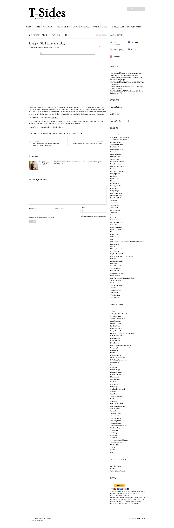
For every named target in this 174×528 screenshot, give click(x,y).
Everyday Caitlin (115, 174)
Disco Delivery (114, 343)
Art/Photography (81, 27)
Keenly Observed (115, 220)
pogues (52, 133)
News (104, 27)
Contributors (133, 27)
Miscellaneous (117, 27)
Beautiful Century (115, 321)
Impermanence (114, 362)
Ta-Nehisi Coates (115, 413)
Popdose (113, 258)
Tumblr (134, 49)
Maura (112, 239)
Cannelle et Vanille (116, 328)
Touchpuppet (114, 433)
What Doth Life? (115, 295)
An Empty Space (115, 142)
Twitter (116, 42)
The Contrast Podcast (116, 283)
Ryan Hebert (114, 263)
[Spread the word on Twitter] (100, 35)
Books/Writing (63, 27)
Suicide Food (114, 411)
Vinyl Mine (113, 438)
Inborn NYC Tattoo (116, 193)
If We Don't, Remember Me (118, 360)
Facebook (135, 42)
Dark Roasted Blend (116, 336)
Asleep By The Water (116, 144)
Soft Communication (116, 399)
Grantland (113, 353)
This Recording (115, 428)
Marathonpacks (115, 377)
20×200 (112, 311)
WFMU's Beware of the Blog (119, 440)
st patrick (69, 133)
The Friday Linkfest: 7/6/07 (118, 86)
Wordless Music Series (117, 445)
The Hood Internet (115, 418)
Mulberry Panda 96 (116, 249)
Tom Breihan (114, 430)
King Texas (113, 224)
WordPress (39, 520)
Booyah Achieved (115, 466)
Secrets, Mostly (115, 268)
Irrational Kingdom (116, 195)
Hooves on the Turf (116, 355)
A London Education (116, 135)
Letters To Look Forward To (118, 229)
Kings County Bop (116, 227)
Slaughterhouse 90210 (117, 396)
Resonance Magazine (116, 261)
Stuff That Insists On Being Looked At (122, 278)
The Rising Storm (115, 421)
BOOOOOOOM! (115, 323)
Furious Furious (115, 183)
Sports (96, 27)
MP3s (37, 34)
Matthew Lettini (115, 237)
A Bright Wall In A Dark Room (119, 314)
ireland (35, 133)
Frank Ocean (114, 350)
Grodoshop (113, 188)
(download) (54, 118)
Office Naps (114, 387)
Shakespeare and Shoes (117, 273)
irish (39, 133)
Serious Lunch (114, 271)
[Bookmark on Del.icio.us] (103, 35)
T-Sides (36, 518)
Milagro (112, 246)
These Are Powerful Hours (118, 425)
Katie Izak (113, 217)
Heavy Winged (114, 191)
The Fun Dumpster (116, 285)
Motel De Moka (115, 379)
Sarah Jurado (114, 394)
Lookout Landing (115, 374)
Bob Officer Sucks (116, 147)
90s (30, 34)
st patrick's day (77, 133)
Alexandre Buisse (115, 316)
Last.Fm (112, 468)
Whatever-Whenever (116, 442)
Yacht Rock (113, 450)
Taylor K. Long (60, 34)
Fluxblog (113, 181)
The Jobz (113, 288)
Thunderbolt (114, 292)
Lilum (112, 232)
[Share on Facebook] (97, 35)
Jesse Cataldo (114, 207)
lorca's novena (45, 133)
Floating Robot (114, 178)
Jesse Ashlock (114, 205)
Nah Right (113, 382)
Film (38, 27)
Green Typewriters (116, 186)
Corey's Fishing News (117, 331)
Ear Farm (113, 169)
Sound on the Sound (116, 404)
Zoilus (112, 452)
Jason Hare (113, 200)
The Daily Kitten (115, 416)
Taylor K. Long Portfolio (117, 471)
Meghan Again (114, 244)
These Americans (115, 423)
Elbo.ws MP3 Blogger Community (120, 345)
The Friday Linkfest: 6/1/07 (118, 77)
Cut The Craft (114, 159)
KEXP (112, 365)
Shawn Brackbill (115, 275)
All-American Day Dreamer (118, 140)
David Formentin (115, 164)
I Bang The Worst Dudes (117, 357)
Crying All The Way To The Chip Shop (122, 333)
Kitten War (113, 367)
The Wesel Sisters (115, 290)
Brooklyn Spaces (115, 154)
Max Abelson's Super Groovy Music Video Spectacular (127, 241)
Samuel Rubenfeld (115, 266)
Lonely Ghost (114, 234)
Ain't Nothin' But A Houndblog (119, 137)
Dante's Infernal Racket (117, 161)
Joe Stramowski (115, 210)
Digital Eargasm (115, 340)
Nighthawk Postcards (116, 254)
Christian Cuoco (115, 157)
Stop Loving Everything (117, 406)
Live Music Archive (116, 372)
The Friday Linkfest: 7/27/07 (119, 91)
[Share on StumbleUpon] (105, 35)
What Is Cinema (115, 297)
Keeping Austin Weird (117, 222)
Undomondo (114, 435)
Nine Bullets (114, 384)
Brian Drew (113, 152)
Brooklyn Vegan (115, 326)
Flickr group (118, 49)
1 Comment (102, 47)
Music (28, 27)
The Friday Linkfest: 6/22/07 (119, 82)
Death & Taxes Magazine (117, 166)
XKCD (112, 447)
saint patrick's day (60, 133)
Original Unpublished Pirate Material (121, 256)
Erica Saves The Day (116, 171)
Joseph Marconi (115, 215)
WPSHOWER (141, 518)
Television (48, 27)
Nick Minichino (115, 251)
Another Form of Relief (117, 319)
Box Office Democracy (117, 149)
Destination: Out (115, 338)
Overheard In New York (117, 389)
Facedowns (113, 176)
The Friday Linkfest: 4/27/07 (119, 73)
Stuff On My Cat (115, 408)
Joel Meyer (113, 212)
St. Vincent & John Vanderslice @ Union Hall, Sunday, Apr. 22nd (126, 74)
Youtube (116, 56)
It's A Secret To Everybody (118, 198)
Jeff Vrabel (113, 203)
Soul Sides (113, 401)
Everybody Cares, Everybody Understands (123, 348)
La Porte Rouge (115, 370)
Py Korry (42, 162)
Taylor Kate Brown (116, 280)
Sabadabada (113, 391)
